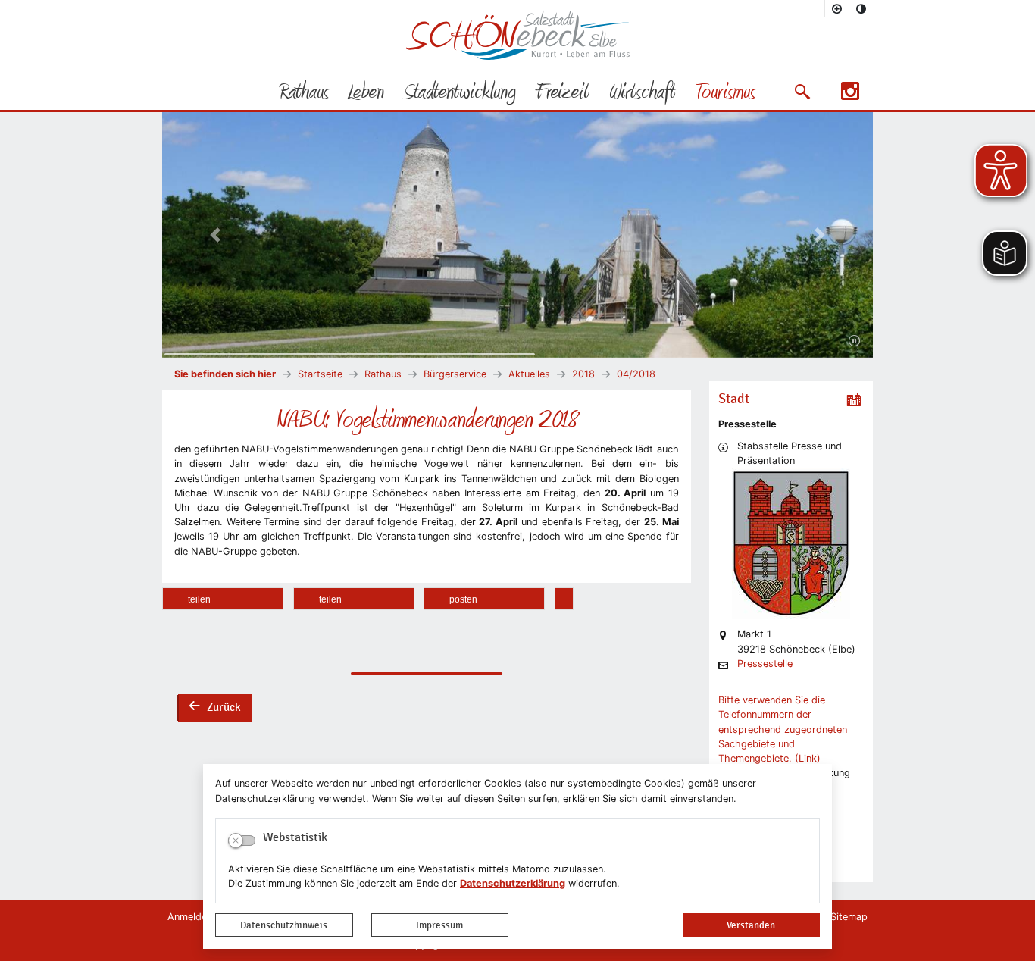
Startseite (320, 374)
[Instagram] (850, 96)
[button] (802, 92)
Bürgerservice (455, 374)
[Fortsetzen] (854, 341)
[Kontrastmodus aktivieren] (861, 8)
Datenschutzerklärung (512, 883)
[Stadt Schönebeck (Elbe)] (517, 56)
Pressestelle (765, 664)
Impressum (439, 925)
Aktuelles (529, 374)
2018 (583, 374)
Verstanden (751, 925)
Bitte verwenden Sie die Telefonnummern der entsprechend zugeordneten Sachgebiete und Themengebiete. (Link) (782, 729)
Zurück (214, 708)
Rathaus (383, 374)
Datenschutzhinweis (283, 925)
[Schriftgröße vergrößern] (837, 8)
